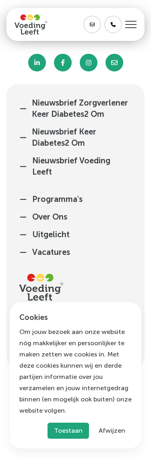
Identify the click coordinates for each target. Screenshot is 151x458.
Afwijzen (112, 430)
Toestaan (68, 430)
